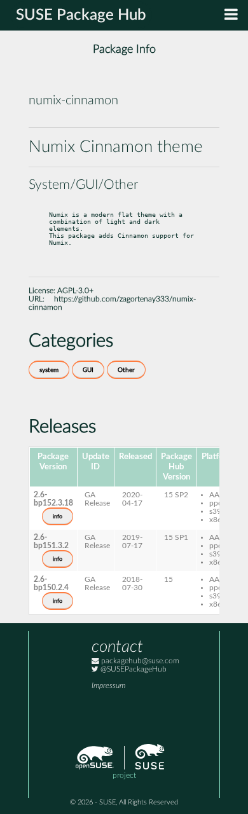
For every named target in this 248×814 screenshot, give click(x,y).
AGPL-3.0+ (75, 290)
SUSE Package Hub (81, 15)
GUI (88, 370)
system (49, 370)
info (57, 516)
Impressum (108, 685)
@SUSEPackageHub (133, 669)
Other (126, 370)
